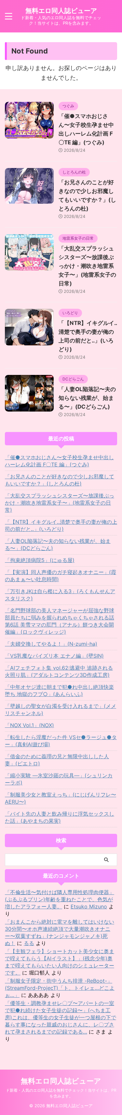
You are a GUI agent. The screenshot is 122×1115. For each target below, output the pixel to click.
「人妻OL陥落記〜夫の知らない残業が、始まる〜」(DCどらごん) (87, 398)
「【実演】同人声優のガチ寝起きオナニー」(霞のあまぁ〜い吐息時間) (60, 575)
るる (29, 943)
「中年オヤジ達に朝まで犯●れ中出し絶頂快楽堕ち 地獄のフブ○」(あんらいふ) (59, 690)
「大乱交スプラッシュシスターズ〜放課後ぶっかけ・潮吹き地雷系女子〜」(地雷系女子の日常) (87, 266)
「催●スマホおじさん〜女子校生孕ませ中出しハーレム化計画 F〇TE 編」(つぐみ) (59, 461)
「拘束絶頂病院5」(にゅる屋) (40, 560)
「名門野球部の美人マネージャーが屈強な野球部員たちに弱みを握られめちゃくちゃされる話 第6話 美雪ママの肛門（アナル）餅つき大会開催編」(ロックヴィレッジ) (59, 621)
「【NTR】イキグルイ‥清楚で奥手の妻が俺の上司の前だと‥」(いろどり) (61, 525)
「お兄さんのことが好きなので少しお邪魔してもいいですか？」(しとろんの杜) (59, 480)
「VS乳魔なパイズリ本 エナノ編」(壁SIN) (54, 656)
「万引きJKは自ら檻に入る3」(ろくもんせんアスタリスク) (60, 595)
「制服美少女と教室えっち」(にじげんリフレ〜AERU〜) (60, 798)
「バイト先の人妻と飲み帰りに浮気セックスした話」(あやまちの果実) (59, 817)
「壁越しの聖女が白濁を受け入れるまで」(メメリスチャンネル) (60, 709)
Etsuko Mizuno (89, 906)
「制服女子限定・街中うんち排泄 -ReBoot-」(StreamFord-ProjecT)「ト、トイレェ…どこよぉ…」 (60, 987)
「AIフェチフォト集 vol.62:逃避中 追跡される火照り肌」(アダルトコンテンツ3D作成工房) (59, 671)
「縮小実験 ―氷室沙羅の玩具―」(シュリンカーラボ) (59, 779)
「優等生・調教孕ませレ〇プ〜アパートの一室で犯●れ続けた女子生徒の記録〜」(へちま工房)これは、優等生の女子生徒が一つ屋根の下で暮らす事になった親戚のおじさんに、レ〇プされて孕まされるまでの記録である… (60, 1017)
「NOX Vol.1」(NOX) (29, 725)
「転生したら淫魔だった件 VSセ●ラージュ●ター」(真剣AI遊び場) (61, 741)
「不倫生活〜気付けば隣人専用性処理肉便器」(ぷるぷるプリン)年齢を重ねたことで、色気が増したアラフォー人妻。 (59, 899)
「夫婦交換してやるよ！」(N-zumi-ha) (51, 644)
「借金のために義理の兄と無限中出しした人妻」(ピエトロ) (57, 760)
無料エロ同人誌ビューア (61, 11)
